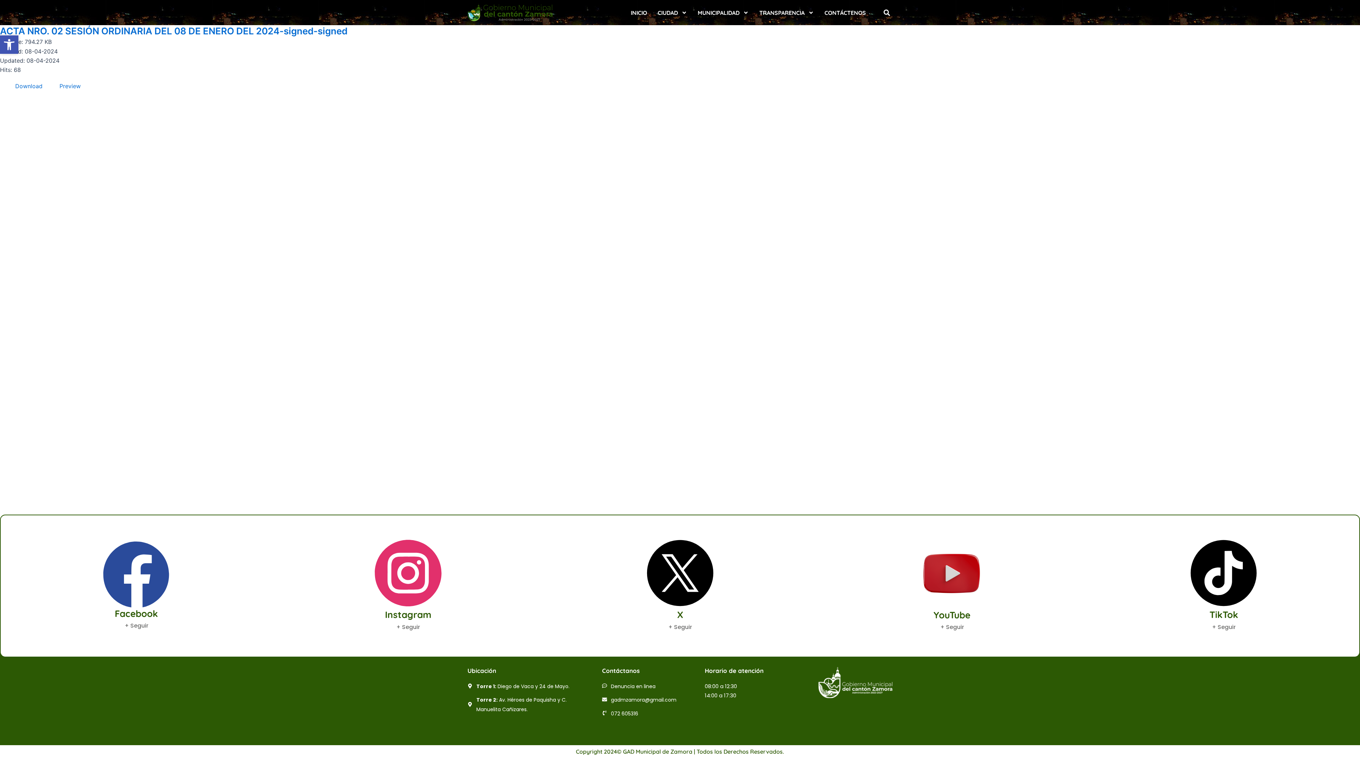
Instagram (408, 614)
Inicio (639, 12)
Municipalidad (719, 12)
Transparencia (782, 12)
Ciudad (668, 12)
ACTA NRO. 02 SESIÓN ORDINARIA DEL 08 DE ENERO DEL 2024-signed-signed (173, 31)
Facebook (136, 613)
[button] (886, 12)
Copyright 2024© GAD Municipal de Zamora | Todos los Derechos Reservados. (680, 751)
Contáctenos (845, 12)
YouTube (952, 615)
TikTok (1223, 614)
